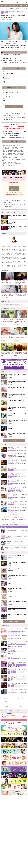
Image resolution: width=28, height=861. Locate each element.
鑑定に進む (14, 188)
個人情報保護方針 (12, 117)
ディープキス (24, 658)
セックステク (20, 646)
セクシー (9, 653)
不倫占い (20, 706)
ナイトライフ (6, 517)
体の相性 (21, 519)
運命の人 (8, 519)
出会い (17, 491)
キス (24, 517)
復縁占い (6, 11)
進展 (22, 11)
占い (10, 5)
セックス (12, 631)
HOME (2, 5)
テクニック (12, 517)
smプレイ (9, 666)
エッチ (12, 521)
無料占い (2, 11)
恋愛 (14, 5)
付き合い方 (16, 692)
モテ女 (9, 673)
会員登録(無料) (8, 194)
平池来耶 (20, 491)
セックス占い (13, 497)
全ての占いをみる (14, 440)
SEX (17, 5)
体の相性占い (13, 450)
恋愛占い (9, 510)
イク (18, 638)
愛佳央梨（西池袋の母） (18, 456)
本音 (8, 477)
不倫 (21, 517)
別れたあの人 (12, 11)
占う (14, 106)
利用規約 (20, 117)
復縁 (21, 5)
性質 (19, 692)
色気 (22, 651)
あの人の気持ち (7, 698)
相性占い (13, 456)
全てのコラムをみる (14, 621)
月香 (21, 483)
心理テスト (7, 701)
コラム (6, 5)
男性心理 (25, 5)
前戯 (20, 638)
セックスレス (24, 631)
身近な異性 (9, 491)
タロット (20, 701)
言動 (25, 692)
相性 (17, 450)
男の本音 (17, 517)
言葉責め (9, 646)
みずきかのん (21, 497)
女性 (12, 653)
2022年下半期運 (15, 519)
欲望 (19, 450)
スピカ (3, 13)
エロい (20, 651)
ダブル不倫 (9, 680)
